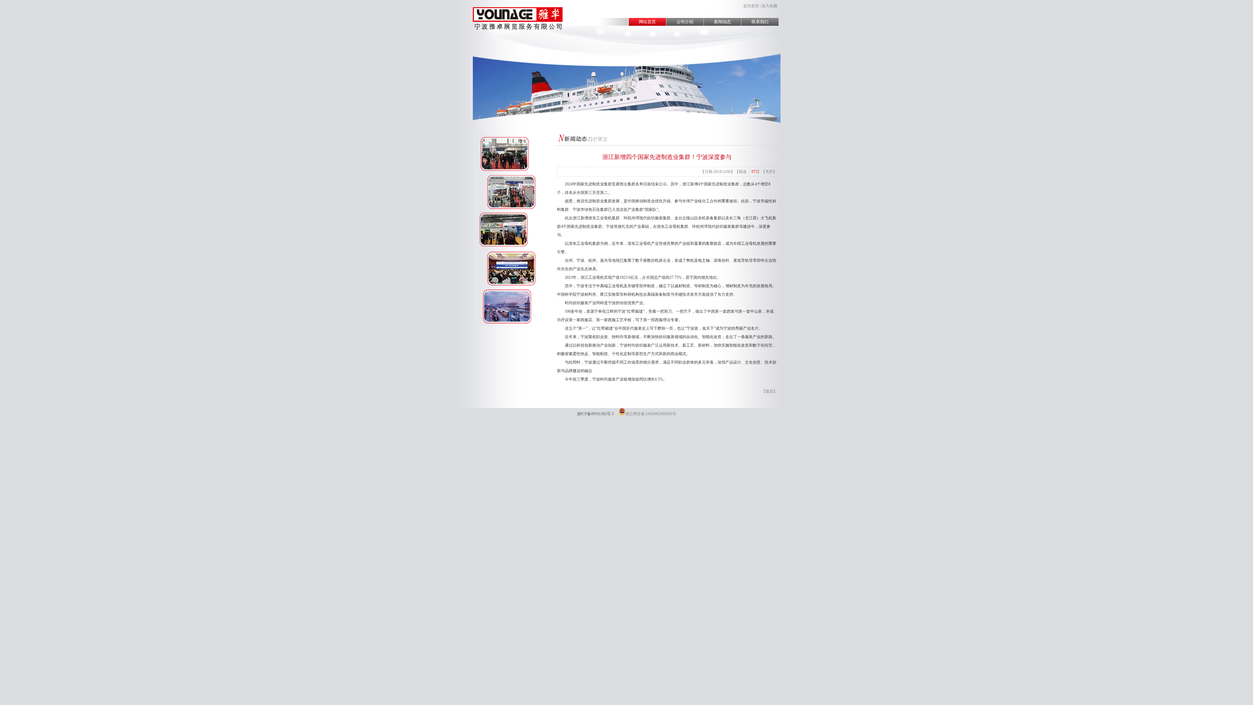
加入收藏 (769, 6)
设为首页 (751, 6)
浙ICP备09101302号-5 (595, 414)
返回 (769, 391)
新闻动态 (722, 21)
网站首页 (647, 21)
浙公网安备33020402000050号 (650, 414)
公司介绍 (684, 21)
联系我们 (759, 21)
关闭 (769, 171)
